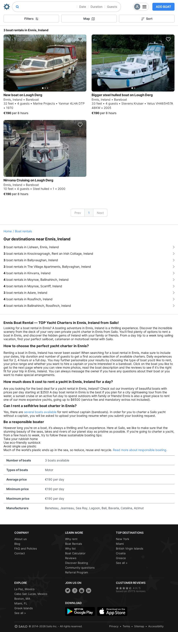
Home (7, 231)
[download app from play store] (80, 611)
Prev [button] (77, 213)
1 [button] (89, 213)
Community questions (80, 567)
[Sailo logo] (20, 626)
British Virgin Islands (129, 548)
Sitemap (139, 626)
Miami (120, 543)
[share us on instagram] (81, 590)
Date (82, 6)
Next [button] (100, 213)
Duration (96, 6)
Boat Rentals (73, 543)
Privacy (114, 626)
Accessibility (156, 626)
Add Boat (163, 6)
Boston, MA (22, 598)
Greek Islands (23, 608)
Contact (19, 553)
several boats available (40, 412)
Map (86, 18)
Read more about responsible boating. (140, 450)
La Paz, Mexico (24, 589)
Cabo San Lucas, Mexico (30, 594)
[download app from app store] (112, 611)
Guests (112, 6)
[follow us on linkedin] (88, 590)
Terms (126, 626)
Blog (17, 543)
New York (122, 539)
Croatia (120, 553)
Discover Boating (76, 563)
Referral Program (76, 572)
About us (20, 539)
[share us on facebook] (74, 590)
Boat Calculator (75, 553)
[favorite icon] (80, 39)
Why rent (71, 539)
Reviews (70, 558)
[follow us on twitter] (67, 590)
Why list (70, 548)
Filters (29, 18)
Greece (121, 558)
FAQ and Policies (25, 548)
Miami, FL (20, 603)
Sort (149, 18)
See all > (122, 563)
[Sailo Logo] (6, 6)
